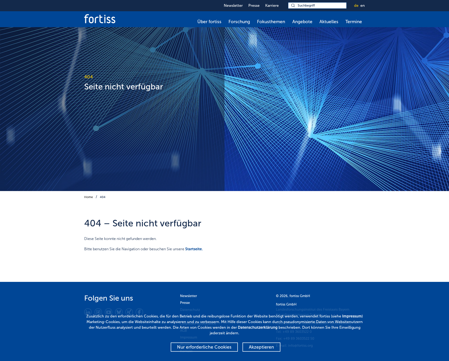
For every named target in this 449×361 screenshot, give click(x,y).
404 (102, 197)
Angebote (302, 21)
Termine (353, 21)
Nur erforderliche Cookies (204, 347)
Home (88, 197)
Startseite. (194, 249)
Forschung (239, 21)
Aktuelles (328, 21)
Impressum (352, 316)
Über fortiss (209, 21)
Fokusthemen (271, 21)
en (362, 5)
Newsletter (233, 5)
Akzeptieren (261, 347)
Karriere (272, 5)
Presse (254, 5)
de (356, 5)
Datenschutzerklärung (258, 327)
